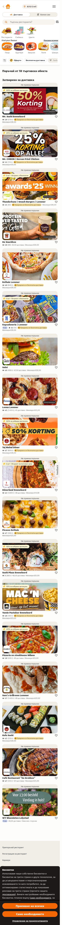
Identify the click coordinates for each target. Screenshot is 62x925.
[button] (6, 6)
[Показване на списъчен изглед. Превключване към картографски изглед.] (57, 22)
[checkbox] (7, 48)
